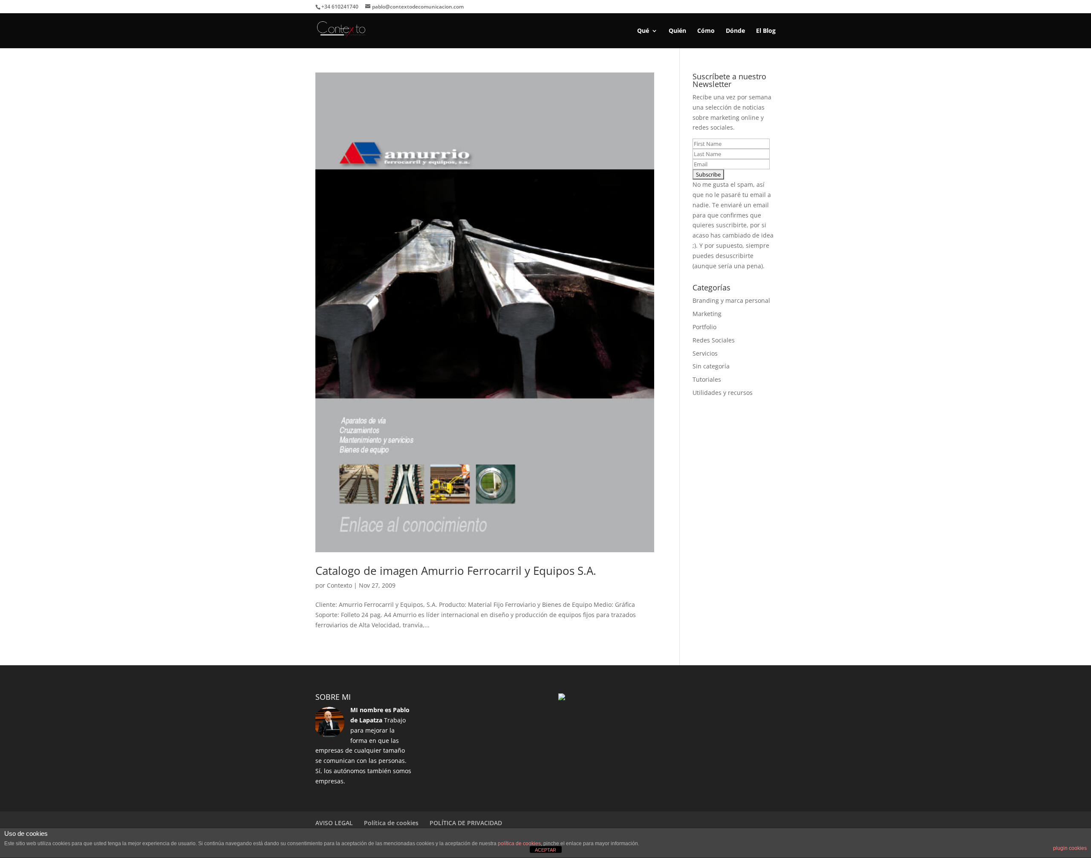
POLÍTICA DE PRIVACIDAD (466, 823)
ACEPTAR (545, 849)
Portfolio (704, 327)
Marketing (707, 314)
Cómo (706, 31)
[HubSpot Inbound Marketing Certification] (561, 698)
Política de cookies (391, 823)
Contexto (339, 585)
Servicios (705, 353)
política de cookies (519, 843)
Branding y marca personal (731, 300)
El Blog (766, 31)
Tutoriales (707, 379)
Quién (677, 31)
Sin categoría (711, 366)
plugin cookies (1070, 848)
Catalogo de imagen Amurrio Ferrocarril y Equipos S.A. (455, 570)
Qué (643, 31)
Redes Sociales (714, 340)
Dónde (735, 31)
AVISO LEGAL (334, 823)
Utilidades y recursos (723, 392)
